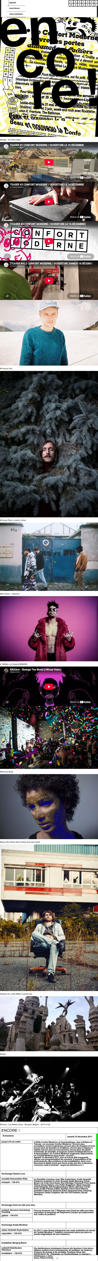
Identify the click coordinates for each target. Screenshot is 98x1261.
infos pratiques (16, 14)
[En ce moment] (57, 1257)
